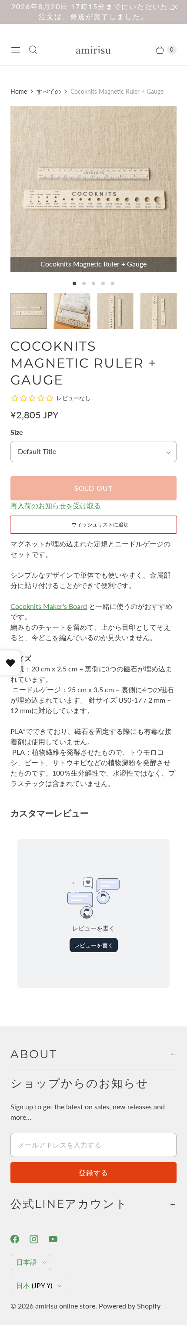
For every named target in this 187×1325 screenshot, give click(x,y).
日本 (34, 1285)
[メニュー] (15, 49)
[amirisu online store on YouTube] (58, 1239)
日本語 (26, 1262)
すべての (49, 91)
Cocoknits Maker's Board (48, 606)
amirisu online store (65, 1306)
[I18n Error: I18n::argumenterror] (28, 311)
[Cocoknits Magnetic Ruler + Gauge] (93, 189)
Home (18, 91)
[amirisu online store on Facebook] (20, 1239)
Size (16, 432)
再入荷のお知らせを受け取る (55, 505)
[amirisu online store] (93, 50)
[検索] (33, 49)
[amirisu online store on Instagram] (39, 1239)
